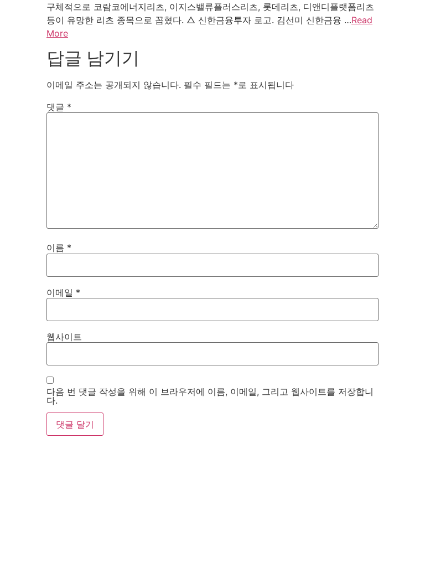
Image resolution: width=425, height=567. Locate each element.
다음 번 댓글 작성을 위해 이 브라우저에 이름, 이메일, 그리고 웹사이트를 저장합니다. (210, 396)
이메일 (63, 292)
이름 (58, 247)
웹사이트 (64, 336)
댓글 (58, 106)
